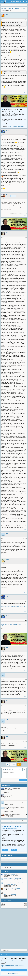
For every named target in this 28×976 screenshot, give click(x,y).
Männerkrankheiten (7, 886)
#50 (26, 679)
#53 (26, 741)
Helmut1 (5, 803)
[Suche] (26, 1)
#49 (26, 652)
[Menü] (1, 1)
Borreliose (6, 876)
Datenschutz (23, 956)
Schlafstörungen (7, 896)
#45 (26, 538)
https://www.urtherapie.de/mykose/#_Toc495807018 (13, 606)
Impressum (8, 956)
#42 (26, 135)
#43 (26, 199)
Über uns (3, 956)
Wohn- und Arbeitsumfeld (8, 890)
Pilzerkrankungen (11, 790)
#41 (26, 19)
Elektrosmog (6, 880)
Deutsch (9, 954)
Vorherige (13, 764)
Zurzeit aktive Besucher (7, 855)
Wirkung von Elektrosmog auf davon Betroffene (13, 878)
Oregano (4, 10)
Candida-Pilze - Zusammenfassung (12, 814)
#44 (26, 237)
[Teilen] (24, 20)
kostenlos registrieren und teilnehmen (16, 126)
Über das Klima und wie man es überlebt (12, 888)
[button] (3, 769)
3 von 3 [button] (19, 764)
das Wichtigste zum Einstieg (15, 125)
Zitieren (25, 92)
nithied (25, 907)
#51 (26, 705)
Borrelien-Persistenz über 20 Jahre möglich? (13, 874)
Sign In (5, 849)
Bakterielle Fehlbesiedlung (12, 803)
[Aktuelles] (23, 1)
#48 (26, 620)
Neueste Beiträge (5, 871)
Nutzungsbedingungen (15, 956)
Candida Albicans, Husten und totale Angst (14, 801)
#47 (26, 601)
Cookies (3, 954)
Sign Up (14, 849)
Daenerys (6, 797)
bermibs (3, 858)
